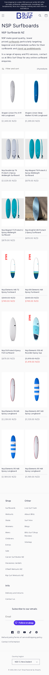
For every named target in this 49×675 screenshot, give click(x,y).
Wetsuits (9, 514)
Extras (8, 544)
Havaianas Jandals (13, 563)
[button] (40, 16)
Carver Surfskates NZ (14, 557)
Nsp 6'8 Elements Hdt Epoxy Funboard (34, 291)
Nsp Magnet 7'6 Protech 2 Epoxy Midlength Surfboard (36, 173)
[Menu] (3, 16)
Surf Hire (28, 520)
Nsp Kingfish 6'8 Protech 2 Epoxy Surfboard (35, 231)
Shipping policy (35, 637)
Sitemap (28, 542)
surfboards (14, 42)
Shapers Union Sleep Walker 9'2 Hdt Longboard (36, 114)
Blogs (27, 526)
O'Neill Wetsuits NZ (13, 569)
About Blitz (30, 514)
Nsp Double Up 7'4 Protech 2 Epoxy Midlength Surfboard (10, 173)
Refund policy (8, 637)
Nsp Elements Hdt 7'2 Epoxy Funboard (10, 291)
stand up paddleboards (29, 48)
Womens (9, 526)
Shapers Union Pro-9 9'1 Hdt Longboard (12, 114)
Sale (7, 551)
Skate (7, 520)
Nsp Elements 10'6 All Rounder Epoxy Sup (34, 351)
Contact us (10, 599)
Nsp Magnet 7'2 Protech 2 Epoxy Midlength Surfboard (12, 232)
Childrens (9, 538)
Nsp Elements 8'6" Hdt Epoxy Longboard (34, 412)
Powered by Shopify (33, 670)
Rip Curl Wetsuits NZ (14, 575)
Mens (7, 532)
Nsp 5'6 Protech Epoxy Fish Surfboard (11, 351)
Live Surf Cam (31, 508)
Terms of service (21, 637)
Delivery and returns (14, 593)
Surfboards (10, 508)
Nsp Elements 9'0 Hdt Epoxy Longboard (10, 470)
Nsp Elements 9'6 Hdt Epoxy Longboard (10, 412)
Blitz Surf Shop (20, 670)
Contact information (11, 641)
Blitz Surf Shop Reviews (31, 534)
